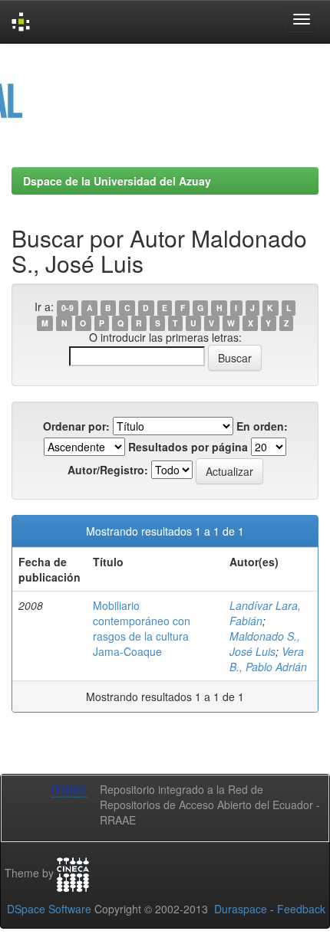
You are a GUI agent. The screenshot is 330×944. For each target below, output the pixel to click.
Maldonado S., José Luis (264, 643)
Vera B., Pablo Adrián (268, 659)
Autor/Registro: (108, 469)
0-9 (67, 307)
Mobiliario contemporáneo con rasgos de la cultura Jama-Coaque (141, 628)
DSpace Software (49, 908)
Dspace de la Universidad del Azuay (117, 180)
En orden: (262, 426)
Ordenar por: (76, 426)
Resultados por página (188, 446)
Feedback (301, 908)
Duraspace (240, 908)
